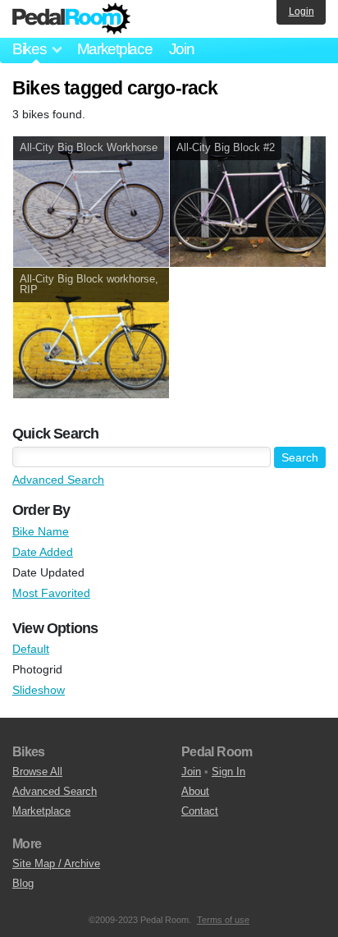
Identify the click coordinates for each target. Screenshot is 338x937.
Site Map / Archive (56, 863)
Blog (23, 883)
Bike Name (40, 531)
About (195, 791)
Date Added (42, 551)
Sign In (228, 771)
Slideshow (38, 689)
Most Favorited (51, 592)
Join (181, 48)
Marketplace (115, 48)
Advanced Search (58, 479)
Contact (199, 811)
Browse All (37, 771)
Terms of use (223, 920)
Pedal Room (71, 18)
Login (301, 11)
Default (30, 648)
